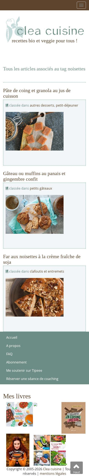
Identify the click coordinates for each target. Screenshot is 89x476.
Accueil (11, 337)
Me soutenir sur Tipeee (24, 370)
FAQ (9, 354)
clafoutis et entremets (47, 271)
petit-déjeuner (67, 105)
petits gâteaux (41, 188)
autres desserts (42, 105)
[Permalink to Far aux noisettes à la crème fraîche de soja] (44, 297)
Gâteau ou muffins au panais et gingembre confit (34, 176)
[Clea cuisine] (44, 29)
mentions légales (53, 473)
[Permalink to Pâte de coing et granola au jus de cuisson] (44, 131)
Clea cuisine (52, 469)
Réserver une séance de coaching (32, 378)
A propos (13, 345)
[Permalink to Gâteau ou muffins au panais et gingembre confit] (44, 214)
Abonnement (16, 362)
